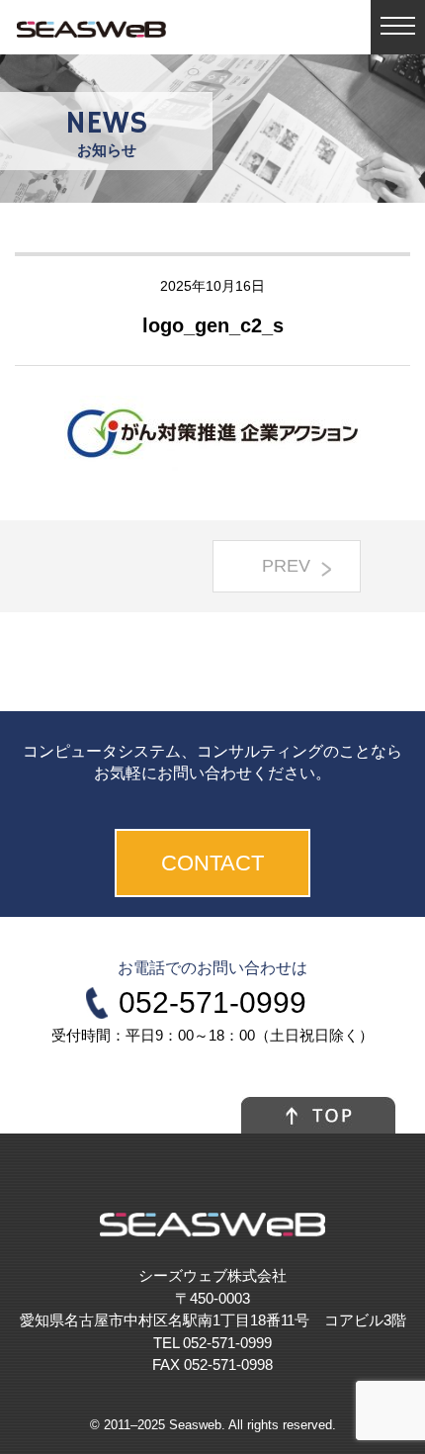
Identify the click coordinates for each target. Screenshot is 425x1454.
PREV (286, 566)
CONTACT (212, 863)
